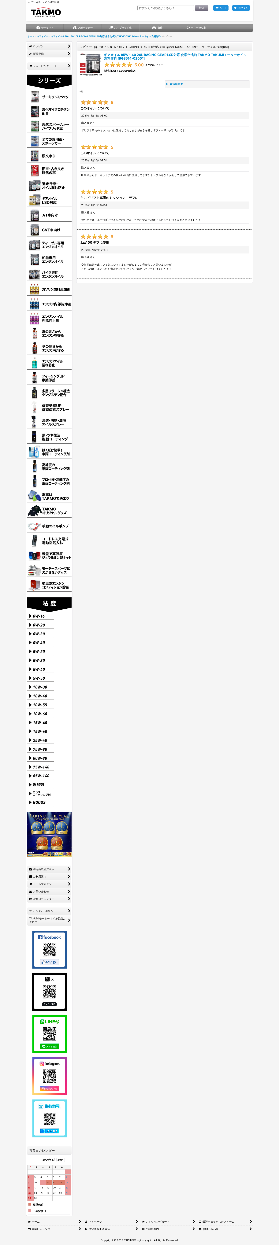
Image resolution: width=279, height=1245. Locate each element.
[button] (234, 28)
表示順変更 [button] (176, 84)
